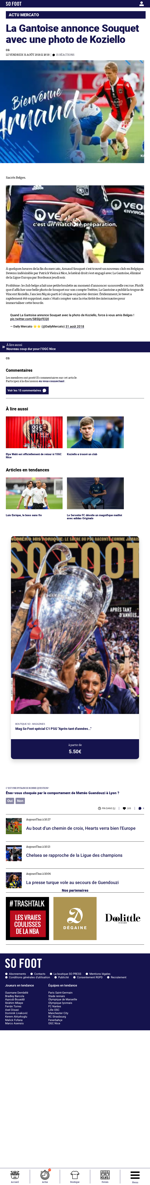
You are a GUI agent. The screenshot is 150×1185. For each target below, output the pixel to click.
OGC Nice (54, 1023)
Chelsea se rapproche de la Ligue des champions (36, 843)
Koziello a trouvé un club (82, 418)
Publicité (63, 977)
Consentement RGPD (90, 977)
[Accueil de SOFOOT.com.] (24, 3)
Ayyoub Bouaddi (15, 999)
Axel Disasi (12, 1009)
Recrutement (118, 977)
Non (20, 801)
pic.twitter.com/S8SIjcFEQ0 (29, 319)
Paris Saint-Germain (60, 992)
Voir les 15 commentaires (24, 390)
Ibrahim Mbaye (14, 1003)
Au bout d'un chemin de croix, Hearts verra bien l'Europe (42, 816)
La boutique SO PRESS (67, 974)
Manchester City (58, 1013)
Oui (10, 801)
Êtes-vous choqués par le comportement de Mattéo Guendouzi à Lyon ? (62, 792)
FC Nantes (54, 1006)
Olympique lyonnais (60, 1003)
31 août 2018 (74, 326)
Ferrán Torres (13, 1006)
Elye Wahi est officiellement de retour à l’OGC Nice (31, 420)
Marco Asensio (14, 1023)
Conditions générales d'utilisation (29, 977)
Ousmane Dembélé (16, 992)
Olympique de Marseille (62, 999)
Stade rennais (56, 996)
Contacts (39, 974)
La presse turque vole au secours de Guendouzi (35, 870)
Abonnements (17, 974)
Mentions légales (99, 974)
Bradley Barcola (14, 996)
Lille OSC (53, 1009)
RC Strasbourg (57, 1016)
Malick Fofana (13, 1020)
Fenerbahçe (55, 1020)
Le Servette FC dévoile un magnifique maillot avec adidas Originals (91, 481)
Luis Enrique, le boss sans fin (24, 479)
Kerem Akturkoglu (16, 1016)
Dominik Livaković (16, 1013)
